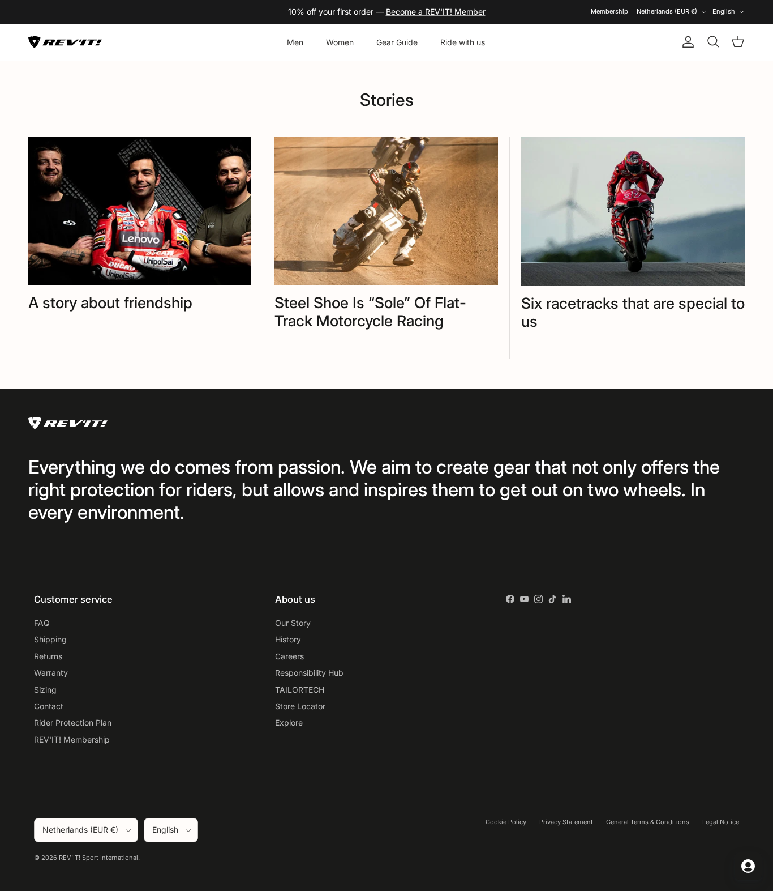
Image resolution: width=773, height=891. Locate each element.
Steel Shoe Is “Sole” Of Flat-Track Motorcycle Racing (370, 311)
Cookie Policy (506, 822)
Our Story (293, 623)
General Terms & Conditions (647, 822)
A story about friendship (110, 302)
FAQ (42, 623)
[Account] (686, 42)
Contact (48, 706)
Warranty (51, 672)
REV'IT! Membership (72, 739)
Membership (609, 11)
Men (295, 42)
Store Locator (300, 706)
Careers (289, 656)
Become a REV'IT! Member (436, 11)
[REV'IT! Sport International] (65, 42)
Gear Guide (397, 42)
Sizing (45, 689)
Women (340, 42)
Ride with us (462, 42)
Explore (289, 722)
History (288, 639)
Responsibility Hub (309, 672)
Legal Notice (720, 822)
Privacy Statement (566, 822)
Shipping (50, 639)
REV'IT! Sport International (98, 858)
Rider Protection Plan (72, 722)
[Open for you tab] (748, 866)
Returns (48, 656)
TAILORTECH (299, 689)
